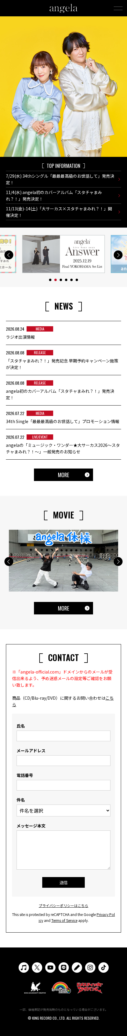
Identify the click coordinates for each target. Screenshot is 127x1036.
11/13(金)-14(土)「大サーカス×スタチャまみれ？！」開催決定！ (59, 212)
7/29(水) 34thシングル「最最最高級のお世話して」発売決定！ (60, 179)
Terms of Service (64, 920)
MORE (63, 475)
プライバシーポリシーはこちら (63, 905)
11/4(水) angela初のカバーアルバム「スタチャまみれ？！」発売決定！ (54, 195)
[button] (8, 254)
